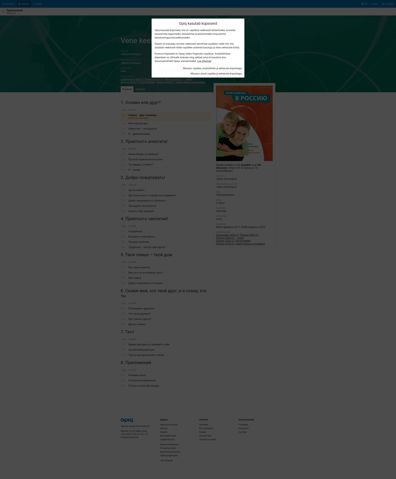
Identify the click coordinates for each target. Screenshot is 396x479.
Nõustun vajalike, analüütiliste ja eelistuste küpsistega (212, 68)
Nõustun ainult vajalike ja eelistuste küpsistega (216, 73)
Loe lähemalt (204, 61)
